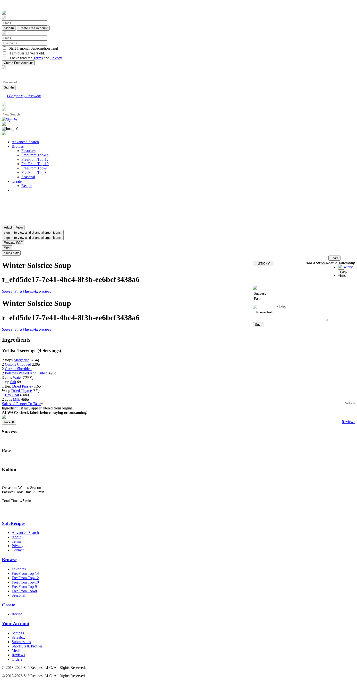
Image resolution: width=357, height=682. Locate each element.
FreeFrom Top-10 (35, 164)
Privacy (56, 58)
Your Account (15, 623)
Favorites (28, 151)
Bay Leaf (12, 395)
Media (16, 650)
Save (258, 325)
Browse (18, 146)
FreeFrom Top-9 (34, 168)
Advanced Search (25, 142)
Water (17, 377)
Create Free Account (33, 28)
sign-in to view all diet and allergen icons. (33, 232)
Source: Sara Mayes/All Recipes (26, 291)
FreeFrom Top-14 (35, 155)
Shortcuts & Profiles (27, 646)
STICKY (263, 264)
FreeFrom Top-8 (34, 172)
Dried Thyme (21, 391)
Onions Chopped (18, 364)
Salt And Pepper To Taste (21, 404)
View (19, 227)
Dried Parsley (22, 386)
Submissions (21, 642)
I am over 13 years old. (26, 53)
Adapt (8, 227)
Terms (38, 58)
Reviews (348, 422)
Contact (18, 550)
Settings (18, 633)
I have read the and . (35, 58)
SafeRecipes (13, 523)
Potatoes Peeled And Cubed (26, 373)
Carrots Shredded (18, 369)
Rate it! (9, 422)
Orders (17, 659)
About (16, 537)
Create (17, 181)
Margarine (21, 360)
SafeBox (18, 637)
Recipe (26, 186)
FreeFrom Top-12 (35, 159)
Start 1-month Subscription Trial (32, 48)
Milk (16, 399)
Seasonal (28, 177)
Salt (13, 382)
